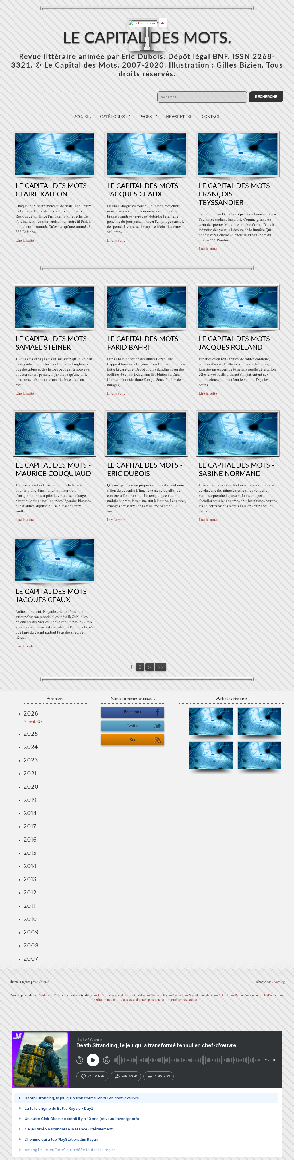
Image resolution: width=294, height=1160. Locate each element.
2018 (30, 813)
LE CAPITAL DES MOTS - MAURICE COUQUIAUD (53, 469)
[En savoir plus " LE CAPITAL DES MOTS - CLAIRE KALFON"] (54, 173)
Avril (32, 721)
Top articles (159, 995)
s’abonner (96, 1076)
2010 (30, 918)
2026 (31, 713)
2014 (30, 866)
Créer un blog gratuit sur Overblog (121, 995)
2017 (30, 826)
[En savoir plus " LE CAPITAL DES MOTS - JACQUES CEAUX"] (146, 173)
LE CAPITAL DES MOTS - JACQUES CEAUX (145, 190)
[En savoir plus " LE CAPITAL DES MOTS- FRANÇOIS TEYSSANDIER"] (237, 173)
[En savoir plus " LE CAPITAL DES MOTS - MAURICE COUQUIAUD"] (54, 453)
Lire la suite (25, 240)
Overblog (278, 981)
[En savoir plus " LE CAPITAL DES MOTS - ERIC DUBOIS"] (146, 453)
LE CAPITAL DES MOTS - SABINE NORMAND (236, 469)
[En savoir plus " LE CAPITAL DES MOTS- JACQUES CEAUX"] (54, 579)
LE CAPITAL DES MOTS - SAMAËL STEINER (53, 343)
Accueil (82, 116)
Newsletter (179, 116)
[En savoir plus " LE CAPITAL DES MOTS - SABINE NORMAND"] (237, 453)
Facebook (132, 712)
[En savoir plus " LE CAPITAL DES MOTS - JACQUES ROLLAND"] (237, 326)
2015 (30, 852)
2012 (30, 892)
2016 (30, 839)
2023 (31, 760)
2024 (31, 746)
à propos (162, 1076)
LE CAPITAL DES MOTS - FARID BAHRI (145, 343)
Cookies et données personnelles (143, 999)
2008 (31, 945)
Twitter (133, 726)
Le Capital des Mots (47, 995)
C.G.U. (224, 995)
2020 (31, 786)
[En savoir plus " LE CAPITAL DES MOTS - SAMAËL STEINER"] (54, 326)
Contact (211, 116)
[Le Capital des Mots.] (147, 22)
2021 (30, 773)
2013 (30, 879)
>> (160, 667)
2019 (30, 799)
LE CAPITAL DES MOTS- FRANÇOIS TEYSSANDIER (235, 194)
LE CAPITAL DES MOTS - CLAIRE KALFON (53, 190)
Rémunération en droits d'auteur (256, 995)
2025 (31, 733)
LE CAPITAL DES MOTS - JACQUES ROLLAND (236, 343)
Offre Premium (104, 999)
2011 (29, 905)
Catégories (110, 116)
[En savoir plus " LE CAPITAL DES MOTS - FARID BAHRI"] (146, 326)
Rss (132, 739)
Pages (144, 116)
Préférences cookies (184, 999)
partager (129, 1076)
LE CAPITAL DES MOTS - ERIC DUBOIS (145, 469)
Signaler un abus (201, 995)
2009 (31, 932)
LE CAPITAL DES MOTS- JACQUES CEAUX (52, 596)
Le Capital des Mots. (147, 38)
